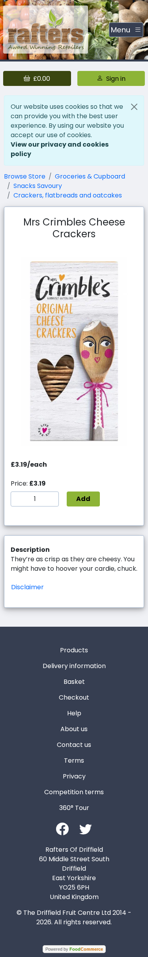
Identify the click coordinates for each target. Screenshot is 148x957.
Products (74, 650)
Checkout (74, 697)
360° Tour (74, 807)
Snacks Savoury (37, 185)
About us (74, 729)
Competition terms (74, 792)
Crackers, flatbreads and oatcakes (67, 195)
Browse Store (24, 176)
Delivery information (74, 665)
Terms (74, 760)
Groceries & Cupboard (90, 176)
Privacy (74, 776)
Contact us (74, 744)
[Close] (134, 107)
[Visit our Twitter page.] (85, 828)
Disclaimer (27, 587)
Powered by (74, 949)
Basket (74, 681)
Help (74, 713)
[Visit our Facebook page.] (62, 828)
